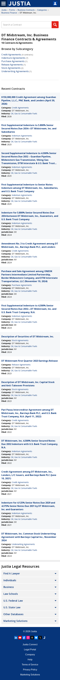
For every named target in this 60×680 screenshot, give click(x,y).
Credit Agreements (11, 54)
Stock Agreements (11, 67)
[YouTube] (20, 637)
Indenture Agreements (13, 57)
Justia (4, 10)
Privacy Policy (30, 669)
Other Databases (13, 614)
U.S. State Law (11, 607)
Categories (42, 10)
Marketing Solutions (15, 621)
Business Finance (9, 13)
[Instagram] (28, 637)
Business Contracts (26, 10)
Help (30, 659)
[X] (40, 637)
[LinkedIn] (16, 637)
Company (30, 654)
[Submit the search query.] (55, 24)
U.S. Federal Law (13, 600)
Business (8, 587)
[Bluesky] (36, 637)
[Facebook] (24, 637)
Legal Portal (30, 649)
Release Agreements (12, 64)
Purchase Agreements (13, 61)
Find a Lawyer (11, 573)
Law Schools (10, 593)
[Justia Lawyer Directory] (44, 637)
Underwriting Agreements (15, 71)
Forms (12, 10)
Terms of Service (30, 664)
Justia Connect (30, 644)
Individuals (9, 580)
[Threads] (32, 637)
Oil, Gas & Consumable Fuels (24, 113)
